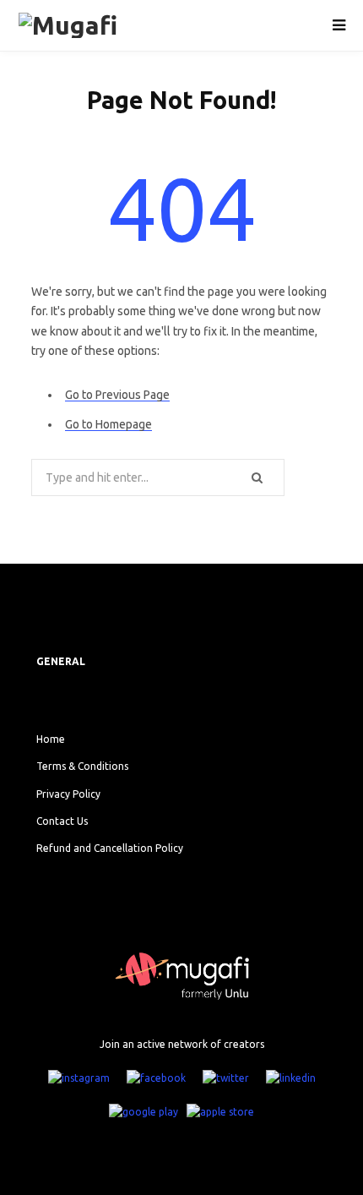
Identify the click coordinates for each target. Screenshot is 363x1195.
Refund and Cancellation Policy (109, 848)
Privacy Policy (68, 793)
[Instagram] (79, 1077)
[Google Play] (143, 1111)
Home (50, 739)
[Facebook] (156, 1077)
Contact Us (62, 821)
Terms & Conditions (82, 766)
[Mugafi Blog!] (91, 25)
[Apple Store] (220, 1111)
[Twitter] (225, 1077)
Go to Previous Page (117, 394)
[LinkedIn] (290, 1077)
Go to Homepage (108, 424)
